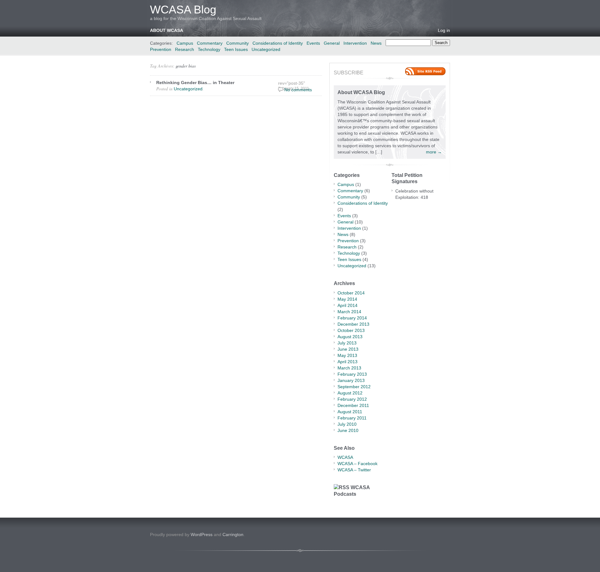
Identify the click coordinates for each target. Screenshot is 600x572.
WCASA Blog (183, 9)
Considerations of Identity (277, 43)
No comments (298, 89)
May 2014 (347, 299)
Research (184, 49)
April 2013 (348, 361)
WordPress (201, 534)
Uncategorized (266, 49)
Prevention (160, 49)
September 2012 (354, 386)
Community (237, 43)
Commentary (209, 43)
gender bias (186, 66)
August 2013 (350, 336)
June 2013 (348, 349)
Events (313, 43)
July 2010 (347, 424)
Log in (444, 30)
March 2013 (349, 367)
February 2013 (352, 374)
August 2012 (350, 392)
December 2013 (353, 324)
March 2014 (349, 311)
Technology (209, 49)
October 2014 (351, 292)
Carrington (232, 534)
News (376, 43)
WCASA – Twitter (354, 469)
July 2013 (347, 342)
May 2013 (347, 355)
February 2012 (352, 399)
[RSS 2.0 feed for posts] (425, 71)
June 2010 (348, 430)
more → (434, 151)
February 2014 (352, 317)
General (332, 43)
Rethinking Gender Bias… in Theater (195, 82)
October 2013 (351, 330)
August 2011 (350, 411)
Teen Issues (236, 49)
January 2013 (351, 380)
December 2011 (353, 405)
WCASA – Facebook (358, 463)
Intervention (355, 43)
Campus (185, 43)
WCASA (345, 457)
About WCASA (166, 30)
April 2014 (348, 305)
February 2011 (352, 417)
